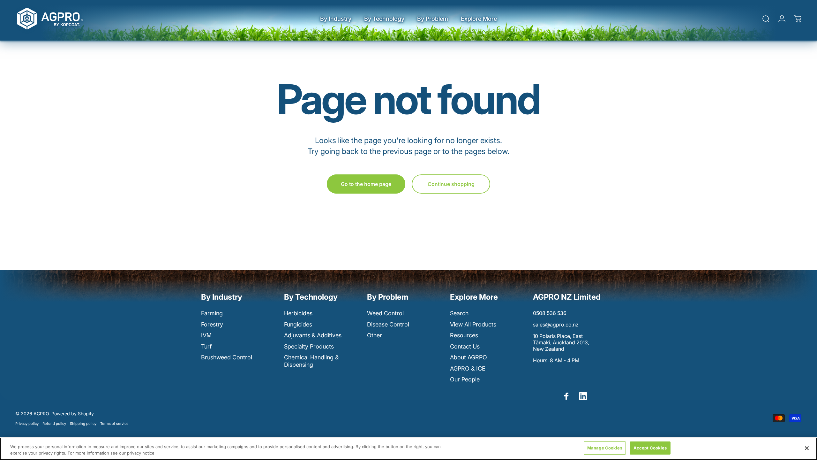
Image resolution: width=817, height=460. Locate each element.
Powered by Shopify (72, 413)
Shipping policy (83, 423)
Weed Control (385, 313)
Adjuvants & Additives (312, 335)
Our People (465, 379)
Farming (212, 313)
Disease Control (388, 324)
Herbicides (298, 313)
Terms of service (114, 423)
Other (374, 335)
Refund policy (54, 423)
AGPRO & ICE (467, 368)
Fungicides (298, 324)
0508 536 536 (549, 313)
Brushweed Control (226, 357)
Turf (206, 346)
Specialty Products (309, 346)
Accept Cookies (650, 447)
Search (459, 313)
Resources (464, 335)
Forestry (212, 324)
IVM (206, 335)
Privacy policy (27, 423)
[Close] (807, 448)
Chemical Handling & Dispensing (311, 361)
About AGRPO (468, 357)
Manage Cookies (604, 447)
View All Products (473, 324)
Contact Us (465, 346)
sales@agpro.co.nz (556, 324)
